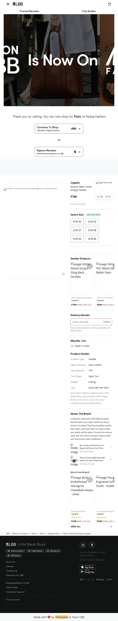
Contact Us (11, 570)
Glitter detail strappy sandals (77, 533)
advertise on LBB (15, 575)
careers (10, 566)
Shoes (34, 533)
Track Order (12, 587)
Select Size (77, 214)
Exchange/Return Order (18, 583)
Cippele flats (54, 533)
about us (10, 561)
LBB (7, 533)
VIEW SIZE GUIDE (93, 214)
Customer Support (15, 591)
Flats (42, 533)
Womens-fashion (20, 533)
